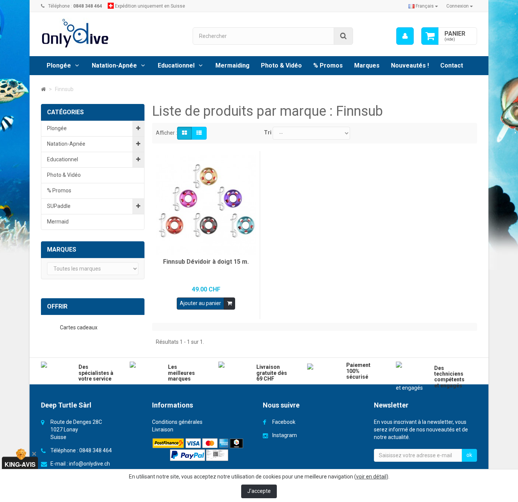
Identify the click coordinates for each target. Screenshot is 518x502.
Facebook (283, 422)
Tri (268, 132)
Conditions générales (177, 422)
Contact (451, 65)
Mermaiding (232, 65)
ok (469, 455)
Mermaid (58, 222)
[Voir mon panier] (430, 36)
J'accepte (259, 491)
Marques (367, 65)
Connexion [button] (458, 6)
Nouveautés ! (410, 65)
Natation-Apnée (114, 65)
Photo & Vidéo (281, 65)
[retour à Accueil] (43, 89)
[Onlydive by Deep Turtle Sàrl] (111, 33)
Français (424, 6)
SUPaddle (59, 206)
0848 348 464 (95, 450)
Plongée (59, 65)
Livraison (162, 429)
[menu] (405, 36)
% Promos (328, 65)
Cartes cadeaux (79, 327)
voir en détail (371, 477)
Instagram (284, 435)
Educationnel (176, 65)
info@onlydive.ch (89, 464)
